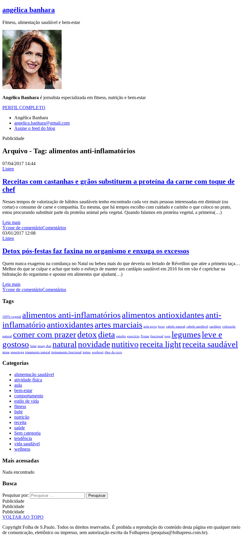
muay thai (44, 346)
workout (97, 352)
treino (87, 352)
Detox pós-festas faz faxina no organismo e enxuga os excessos (95, 251)
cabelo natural (175, 326)
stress (5, 352)
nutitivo (125, 344)
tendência (23, 438)
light (18, 411)
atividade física (28, 379)
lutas (33, 346)
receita (20, 422)
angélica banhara (28, 10)
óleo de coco (113, 352)
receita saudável (210, 344)
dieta (106, 334)
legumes (186, 334)
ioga (167, 336)
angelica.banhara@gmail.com (42, 122)
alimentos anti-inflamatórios (71, 315)
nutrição (21, 417)
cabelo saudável (197, 326)
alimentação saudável (34, 374)
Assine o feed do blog (34, 128)
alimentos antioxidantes (163, 315)
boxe (161, 326)
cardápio (215, 326)
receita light (160, 344)
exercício (133, 336)
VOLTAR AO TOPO (23, 517)
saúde (19, 427)
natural (64, 344)
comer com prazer (44, 334)
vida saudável (27, 443)
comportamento (28, 395)
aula (18, 385)
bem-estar (23, 390)
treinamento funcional (66, 352)
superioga (17, 352)
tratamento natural (37, 352)
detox (87, 334)
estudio (121, 336)
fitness (20, 406)
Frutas (145, 336)
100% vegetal (11, 316)
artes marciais (118, 324)
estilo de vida (26, 401)
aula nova (150, 326)
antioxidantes (70, 324)
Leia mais (11, 222)
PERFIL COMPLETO (23, 107)
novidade (94, 344)
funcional (156, 336)
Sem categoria (27, 433)
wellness (22, 449)
